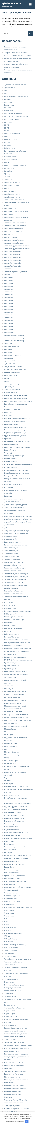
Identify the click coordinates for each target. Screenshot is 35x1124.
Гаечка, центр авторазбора (14, 456)
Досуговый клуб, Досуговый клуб (16, 530)
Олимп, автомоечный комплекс (16, 809)
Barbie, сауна (9, 105)
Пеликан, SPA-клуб (11, 827)
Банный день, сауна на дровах (15, 404)
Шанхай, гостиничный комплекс (16, 1080)
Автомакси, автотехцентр (13, 231)
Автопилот (8, 269)
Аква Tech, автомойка (12, 372)
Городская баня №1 (11, 476)
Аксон (6, 378)
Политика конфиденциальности (16, 832)
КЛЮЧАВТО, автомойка (13, 628)
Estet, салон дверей (11, 119)
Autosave (7, 99)
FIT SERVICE (8, 122)
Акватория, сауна (10, 375)
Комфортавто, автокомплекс (15, 657)
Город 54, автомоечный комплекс (16, 470)
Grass (6, 136)
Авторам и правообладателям (15, 272)
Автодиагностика (10, 208)
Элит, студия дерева (12, 1106)
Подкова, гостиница (11, 830)
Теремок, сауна (10, 956)
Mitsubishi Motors (10, 157)
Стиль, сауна (9, 913)
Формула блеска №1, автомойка (16, 1019)
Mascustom (8, 154)
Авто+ (6, 188)
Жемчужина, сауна (11, 553)
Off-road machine (10, 159)
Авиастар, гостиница (12, 182)
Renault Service (9, 168)
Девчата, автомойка (11, 502)
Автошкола (8, 358)
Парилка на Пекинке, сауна (14, 818)
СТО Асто (7, 930)
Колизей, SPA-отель (11, 637)
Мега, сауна (8, 735)
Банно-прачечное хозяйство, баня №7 (18, 401)
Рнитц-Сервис (9, 867)
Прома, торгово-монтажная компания (18, 838)
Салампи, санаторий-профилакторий (18, 887)
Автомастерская (10, 237)
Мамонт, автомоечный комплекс (16, 717)
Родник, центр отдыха (12, 870)
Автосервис (8, 283)
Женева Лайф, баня (11, 556)
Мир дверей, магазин (12, 752)
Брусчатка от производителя (15, 436)
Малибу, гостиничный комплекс (16, 715)
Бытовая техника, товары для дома (17, 441)
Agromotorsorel (9, 88)
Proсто (6, 162)
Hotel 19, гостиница (11, 139)
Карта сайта (8, 622)
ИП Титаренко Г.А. (11, 614)
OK (27, 1121)
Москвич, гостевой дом (12, 755)
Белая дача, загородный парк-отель (17, 430)
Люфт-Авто (8, 686)
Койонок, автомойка (11, 634)
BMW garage (8, 108)
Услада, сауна (9, 1005)
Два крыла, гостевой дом (13, 499)
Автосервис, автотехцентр (14, 335)
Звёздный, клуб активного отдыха (16, 574)
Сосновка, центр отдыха (13, 901)
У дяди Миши (9, 982)
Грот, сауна (8, 487)
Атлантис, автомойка (12, 390)
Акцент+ (7, 381)
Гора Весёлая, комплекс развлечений (18, 464)
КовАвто (7, 631)
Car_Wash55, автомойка (13, 113)
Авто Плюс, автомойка (12, 185)
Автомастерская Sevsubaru (14, 240)
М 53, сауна (8, 689)
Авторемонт (8, 277)
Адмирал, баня (9, 364)
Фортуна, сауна (10, 1025)
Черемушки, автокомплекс (14, 1065)
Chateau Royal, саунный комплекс (16, 116)
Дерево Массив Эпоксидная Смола (17, 522)
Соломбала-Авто (10, 899)
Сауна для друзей (11, 890)
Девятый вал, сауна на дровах (15, 505)
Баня (6, 407)
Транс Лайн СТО (10, 965)
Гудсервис (8, 496)
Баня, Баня (8, 413)
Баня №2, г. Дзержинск (12, 410)
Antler (6, 93)
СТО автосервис (10, 927)
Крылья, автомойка (11, 666)
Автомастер (8, 234)
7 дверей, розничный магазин (15, 85)
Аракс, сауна (9, 387)
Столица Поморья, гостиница (15, 945)
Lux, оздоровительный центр (15, 151)
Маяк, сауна (8, 732)
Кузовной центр (10, 668)
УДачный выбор (10, 996)
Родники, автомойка (11, 873)
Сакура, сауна (9, 884)
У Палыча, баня (10, 993)
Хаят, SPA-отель (10, 1039)
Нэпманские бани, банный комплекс (17, 804)
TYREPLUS (8, 180)
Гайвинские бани (10, 459)
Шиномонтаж (9, 1083)
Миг (5, 749)
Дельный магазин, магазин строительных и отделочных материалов (14, 510)
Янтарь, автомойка (11, 1111)
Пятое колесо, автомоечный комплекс (18, 847)
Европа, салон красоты (12, 542)
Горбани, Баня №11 (11, 467)
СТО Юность (9, 942)
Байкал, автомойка (11, 392)
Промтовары (9, 841)
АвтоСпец (8, 344)
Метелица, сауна (10, 746)
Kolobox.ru (8, 145)
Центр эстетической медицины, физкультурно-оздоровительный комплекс (16, 1057)
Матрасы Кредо (10, 729)
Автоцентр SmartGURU (12, 355)
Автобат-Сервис (10, 191)
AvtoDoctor (8, 102)
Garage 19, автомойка (12, 134)
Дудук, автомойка (10, 539)
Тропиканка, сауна (11, 979)
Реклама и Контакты (11, 861)
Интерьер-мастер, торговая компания (18, 611)
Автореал (7, 274)
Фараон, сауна (9, 1011)
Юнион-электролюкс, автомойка (16, 1108)
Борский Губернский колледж (15, 433)
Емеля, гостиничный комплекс (15, 545)
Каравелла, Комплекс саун (14, 620)
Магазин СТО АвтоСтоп (13, 712)
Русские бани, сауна (12, 878)
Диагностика (9, 525)
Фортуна (7, 1022)
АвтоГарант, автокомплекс (14, 200)
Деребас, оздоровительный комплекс (18, 519)
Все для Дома (9, 453)
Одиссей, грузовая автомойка (15, 807)
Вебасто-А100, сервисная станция (17, 447)
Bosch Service (9, 111)
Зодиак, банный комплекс (13, 591)
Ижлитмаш (8, 602)
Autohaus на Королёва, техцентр (16, 96)
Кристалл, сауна (10, 663)
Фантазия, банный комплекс (14, 1008)
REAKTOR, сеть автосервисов (15, 165)
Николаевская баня (11, 795)
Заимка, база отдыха (12, 559)
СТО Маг (7, 936)
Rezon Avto (8, 171)
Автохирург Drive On (11, 346)
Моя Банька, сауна (11, 761)
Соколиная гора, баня (12, 896)
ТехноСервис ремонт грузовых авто (17, 959)
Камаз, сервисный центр (13, 617)
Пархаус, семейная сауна (13, 821)
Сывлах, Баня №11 (11, 947)
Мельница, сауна (10, 743)
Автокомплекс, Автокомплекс (15, 223)
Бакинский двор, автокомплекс (15, 395)
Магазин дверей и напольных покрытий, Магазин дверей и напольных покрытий (15, 694)
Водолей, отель (10, 450)
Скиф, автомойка (10, 893)
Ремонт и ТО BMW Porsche (14, 864)
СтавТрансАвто (10, 904)
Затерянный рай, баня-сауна (15, 568)
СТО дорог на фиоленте (13, 933)
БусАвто (7, 438)
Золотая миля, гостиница (13, 594)
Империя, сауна (10, 608)
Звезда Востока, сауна (12, 571)
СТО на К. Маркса (10, 939)
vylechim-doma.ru (11, 3)
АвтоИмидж (8, 214)
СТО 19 (6, 924)
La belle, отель (9, 148)
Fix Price (7, 125)
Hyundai (7, 142)
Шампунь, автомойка (12, 1077)
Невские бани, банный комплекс (16, 786)
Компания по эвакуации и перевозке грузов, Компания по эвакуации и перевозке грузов (17, 651)
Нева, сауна (8, 784)
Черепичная (8, 1068)
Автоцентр (8, 349)
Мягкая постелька (10, 763)
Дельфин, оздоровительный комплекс (18, 516)
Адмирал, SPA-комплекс (13, 361)
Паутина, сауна (10, 824)
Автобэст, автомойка (12, 194)
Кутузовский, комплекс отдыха (15, 671)
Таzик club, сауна (10, 950)
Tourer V (7, 177)
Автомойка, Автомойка (12, 251)
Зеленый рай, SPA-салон (13, 582)
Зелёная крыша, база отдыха (15, 579)
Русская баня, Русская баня (14, 876)
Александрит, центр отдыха (14, 384)
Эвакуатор (8, 1097)
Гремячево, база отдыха (13, 484)
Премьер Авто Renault (12, 835)
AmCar (6, 90)
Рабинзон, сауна (10, 850)
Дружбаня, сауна (10, 536)
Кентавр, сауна (9, 625)
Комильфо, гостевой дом (13, 645)
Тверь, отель (9, 953)
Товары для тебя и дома (13, 962)
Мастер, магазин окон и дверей (15, 726)
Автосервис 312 (10, 332)
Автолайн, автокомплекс (13, 228)
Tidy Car (7, 174)
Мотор (6, 758)
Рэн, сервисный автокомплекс (15, 881)
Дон (5, 528)
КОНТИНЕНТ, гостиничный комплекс (18, 660)
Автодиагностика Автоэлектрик (16, 211)
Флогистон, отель (10, 1016)
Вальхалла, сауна (11, 444)
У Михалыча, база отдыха (14, 985)
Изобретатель (9, 605)
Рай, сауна (8, 853)
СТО (5, 919)
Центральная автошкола (13, 1062)
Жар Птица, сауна (11, 548)
